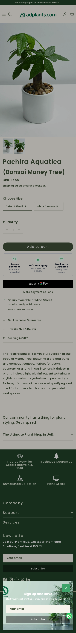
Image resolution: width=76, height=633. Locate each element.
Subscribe (38, 619)
